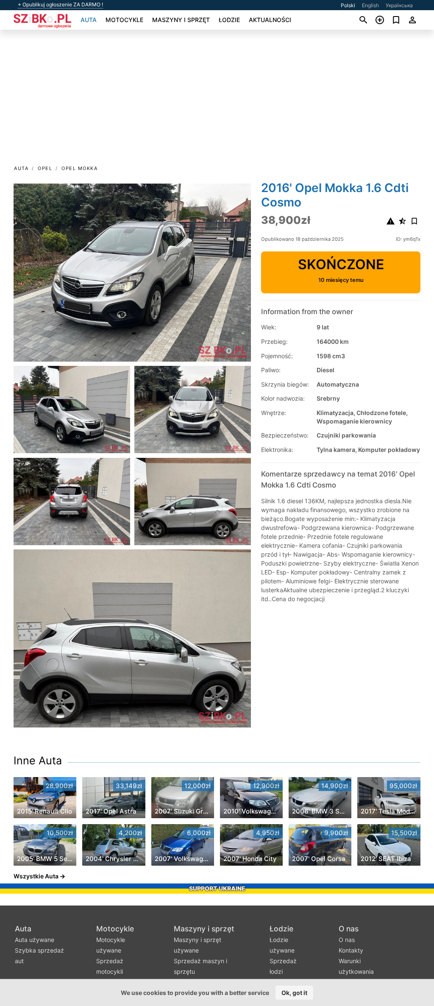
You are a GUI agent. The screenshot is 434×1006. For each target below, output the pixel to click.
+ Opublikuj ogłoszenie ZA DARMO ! (60, 5)
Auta (89, 19)
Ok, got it (294, 992)
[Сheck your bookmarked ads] (396, 20)
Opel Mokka (79, 168)
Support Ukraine (217, 888)
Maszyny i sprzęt (181, 19)
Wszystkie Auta (36, 876)
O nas (349, 928)
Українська (399, 5)
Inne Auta (38, 760)
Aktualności (270, 19)
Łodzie (229, 19)
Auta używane (34, 939)
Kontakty (351, 950)
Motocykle (124, 19)
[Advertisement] (217, 100)
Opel (45, 168)
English (370, 5)
